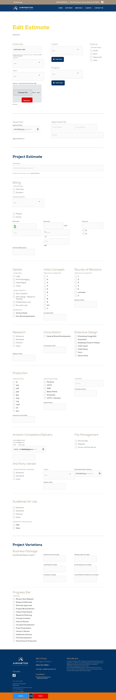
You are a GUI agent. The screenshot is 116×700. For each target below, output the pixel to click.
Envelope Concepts (50, 575)
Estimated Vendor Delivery (83, 469)
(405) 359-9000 (42, 665)
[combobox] (67, 50)
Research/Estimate (24, 602)
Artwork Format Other (20, 415)
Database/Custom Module (89, 343)
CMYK (49, 385)
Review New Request (24, 599)
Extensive (20, 336)
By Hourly (47, 221)
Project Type (18, 273)
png (17, 398)
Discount (85, 221)
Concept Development (25, 625)
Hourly (18, 217)
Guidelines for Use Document (22, 522)
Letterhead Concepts (50, 565)
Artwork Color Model (50, 379)
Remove (27, 101)
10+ (48, 305)
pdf (17, 388)
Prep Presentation (23, 628)
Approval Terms (18, 139)
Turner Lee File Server (87, 447)
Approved (97, 57)
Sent (95, 54)
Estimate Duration (19, 197)
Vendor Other (48, 482)
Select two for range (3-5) (52, 273)
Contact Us (99, 8)
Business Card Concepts (51, 554)
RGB (49, 388)
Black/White (52, 392)
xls (17, 408)
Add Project (59, 83)
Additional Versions (24, 634)
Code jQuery (83, 349)
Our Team (68, 8)
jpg (17, 395)
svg (17, 401)
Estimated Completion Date (16, 442)
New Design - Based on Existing (25, 298)
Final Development (24, 638)
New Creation (21, 293)
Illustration (82, 339)
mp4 (18, 404)
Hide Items (16, 596)
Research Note (17, 354)
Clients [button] (88, 8)
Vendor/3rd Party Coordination (24, 469)
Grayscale (51, 395)
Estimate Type (18, 186)
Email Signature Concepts (82, 565)
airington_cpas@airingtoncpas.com (46, 669)
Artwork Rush (21, 313)
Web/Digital (21, 283)
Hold (95, 60)
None (18, 346)
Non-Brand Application (25, 316)
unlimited (81, 292)
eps (17, 385)
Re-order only (22, 305)
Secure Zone (83, 356)
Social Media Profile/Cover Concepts (86, 575)
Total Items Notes (80, 389)
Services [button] (78, 8)
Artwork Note (48, 402)
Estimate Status (96, 47)
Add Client (58, 59)
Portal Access (18, 2)
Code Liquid (83, 346)
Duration (19, 192)
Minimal (19, 343)
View (31, 696)
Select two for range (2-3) (83, 273)
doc (17, 411)
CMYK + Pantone (54, 398)
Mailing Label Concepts (82, 554)
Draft (95, 51)
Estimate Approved (24, 605)
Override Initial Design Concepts (23, 555)
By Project (16, 221)
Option (15, 70)
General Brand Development (59, 336)
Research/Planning (24, 615)
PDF (18, 525)
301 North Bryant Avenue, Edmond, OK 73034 (84, 2)
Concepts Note (48, 313)
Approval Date (17, 125)
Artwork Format (18, 379)
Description (16, 163)
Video (18, 286)
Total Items (78, 379)
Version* (15, 58)
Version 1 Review (23, 631)
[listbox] (28, 63)
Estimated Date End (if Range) (21, 442)
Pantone (50, 382)
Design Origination (20, 290)
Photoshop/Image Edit (87, 336)
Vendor (46, 469)
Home (60, 8)
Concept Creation (23, 618)
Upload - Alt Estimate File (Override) (24, 83)
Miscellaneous (17, 310)
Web (18, 528)
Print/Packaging (22, 279)
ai (16, 382)
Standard (20, 339)
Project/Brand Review (25, 609)
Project (19, 214)
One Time (20, 189)
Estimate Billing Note (19, 248)
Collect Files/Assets (24, 612)
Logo (18, 276)
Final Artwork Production (26, 641)
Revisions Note (79, 300)
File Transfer (83, 441)
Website (81, 444)
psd (17, 392)
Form (80, 352)
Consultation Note (49, 346)
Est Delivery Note (27, 449)
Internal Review (22, 622)
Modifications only (23, 302)
